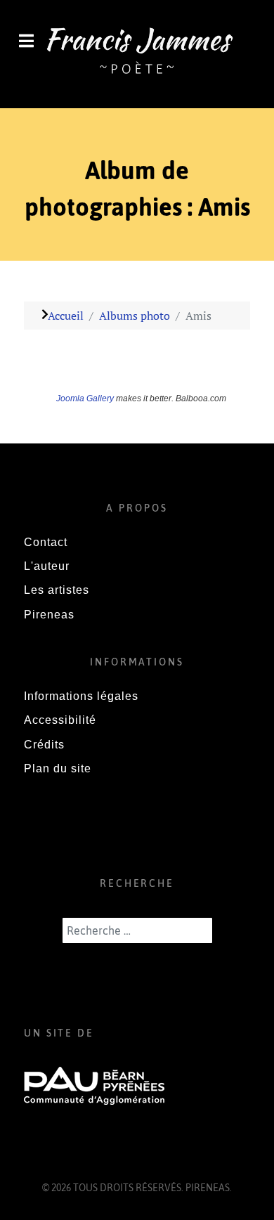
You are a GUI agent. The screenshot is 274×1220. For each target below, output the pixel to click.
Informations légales (81, 696)
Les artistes (56, 590)
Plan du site (57, 768)
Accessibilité (60, 720)
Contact (45, 542)
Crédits (44, 745)
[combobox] (137, 930)
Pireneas (49, 615)
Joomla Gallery (85, 398)
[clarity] (137, 52)
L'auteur (47, 566)
